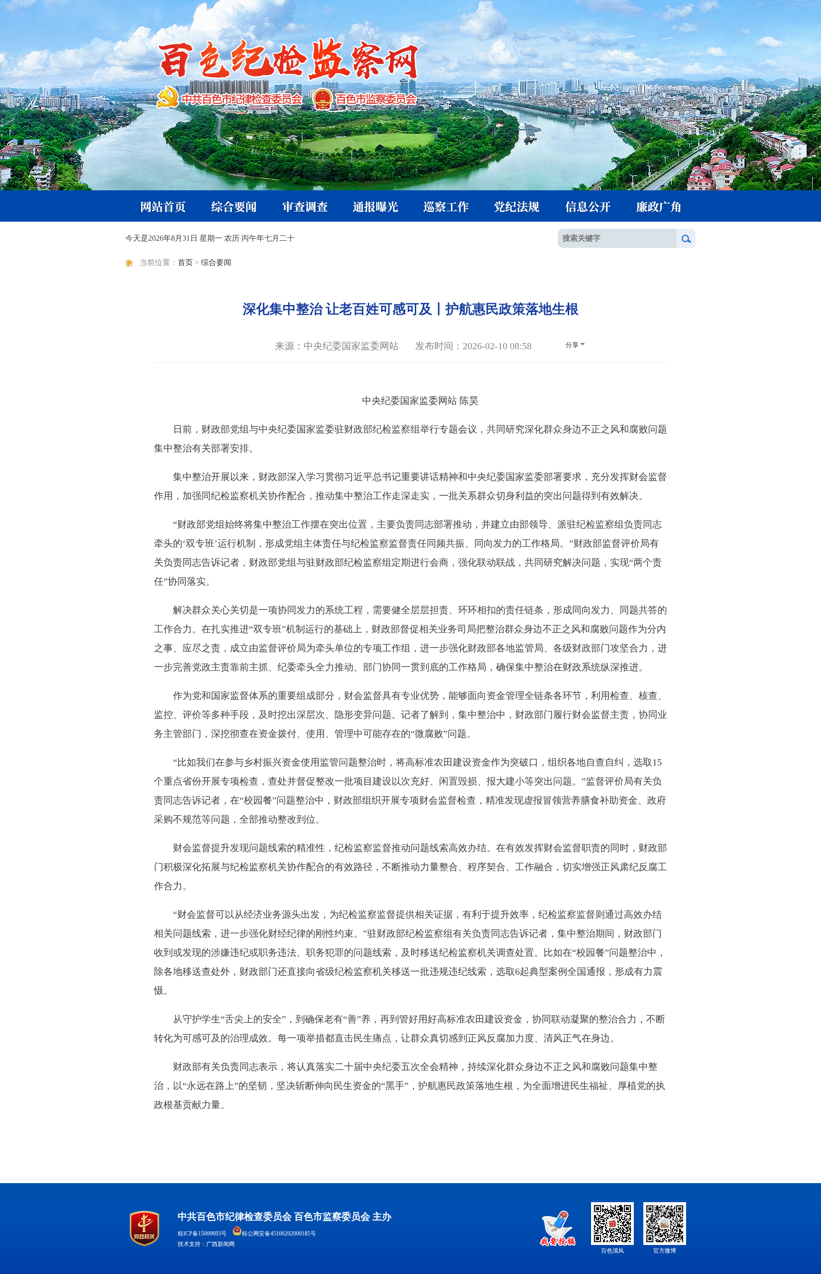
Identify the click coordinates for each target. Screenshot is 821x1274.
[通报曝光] (374, 206)
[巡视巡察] (446, 206)
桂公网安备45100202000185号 (279, 1233)
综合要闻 (216, 262)
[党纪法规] (517, 206)
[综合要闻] (232, 206)
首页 (185, 262)
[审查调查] (303, 206)
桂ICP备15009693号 (202, 1233)
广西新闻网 (220, 1244)
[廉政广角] (660, 206)
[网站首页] (161, 206)
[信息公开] (588, 206)
